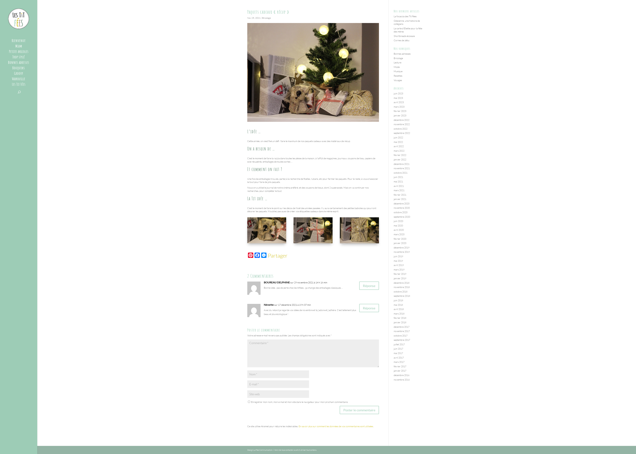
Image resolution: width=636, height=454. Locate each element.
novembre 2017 (402, 331)
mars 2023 (399, 106)
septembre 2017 (402, 339)
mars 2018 (399, 313)
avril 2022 (399, 146)
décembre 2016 (401, 375)
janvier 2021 (400, 199)
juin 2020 (398, 221)
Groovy (18, 74)
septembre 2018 (402, 295)
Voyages (398, 80)
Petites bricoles (18, 52)
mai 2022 (398, 142)
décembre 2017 (401, 326)
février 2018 (400, 317)
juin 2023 (398, 93)
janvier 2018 (400, 322)
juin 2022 (398, 137)
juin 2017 (398, 348)
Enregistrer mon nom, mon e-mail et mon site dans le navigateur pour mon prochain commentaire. (299, 402)
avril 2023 (399, 102)
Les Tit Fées (19, 85)
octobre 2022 (400, 128)
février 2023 (400, 111)
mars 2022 (399, 150)
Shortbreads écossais (404, 36)
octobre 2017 (400, 335)
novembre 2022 (402, 124)
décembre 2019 (401, 247)
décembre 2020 (401, 203)
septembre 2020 (402, 216)
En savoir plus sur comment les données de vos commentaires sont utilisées (336, 426)
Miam (18, 46)
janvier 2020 (400, 243)
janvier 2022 (400, 159)
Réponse (369, 286)
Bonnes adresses (18, 63)
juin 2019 (398, 256)
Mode (397, 67)
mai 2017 (398, 353)
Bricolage (266, 18)
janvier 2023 (400, 115)
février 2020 (400, 238)
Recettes (398, 75)
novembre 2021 (402, 168)
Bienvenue (19, 41)
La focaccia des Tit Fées (405, 16)
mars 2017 (399, 361)
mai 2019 (398, 260)
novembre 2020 (402, 207)
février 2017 (400, 366)
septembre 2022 (402, 133)
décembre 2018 (401, 282)
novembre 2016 (402, 379)
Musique (398, 71)
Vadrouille (18, 79)
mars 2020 (399, 234)
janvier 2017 (400, 370)
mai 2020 (398, 225)
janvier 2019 (400, 278)
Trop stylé (18, 57)
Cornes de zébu (401, 40)
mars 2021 (399, 190)
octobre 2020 (400, 212)
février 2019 (400, 273)
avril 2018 (399, 309)
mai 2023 (398, 97)
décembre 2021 (401, 164)
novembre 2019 (402, 251)
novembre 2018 (402, 287)
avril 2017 (399, 357)
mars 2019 (399, 269)
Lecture (397, 62)
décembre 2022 (401, 120)
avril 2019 (399, 265)
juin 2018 (398, 300)
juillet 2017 (399, 344)
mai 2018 (398, 304)
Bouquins (18, 68)
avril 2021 (399, 186)
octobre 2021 (400, 172)
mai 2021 (398, 181)
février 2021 (400, 194)
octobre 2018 (400, 291)
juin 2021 (398, 177)
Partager (278, 255)
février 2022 (400, 155)
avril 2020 (399, 229)
